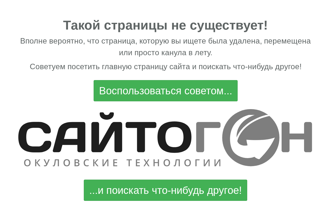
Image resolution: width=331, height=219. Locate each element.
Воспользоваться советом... (165, 90)
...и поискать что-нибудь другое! (165, 190)
